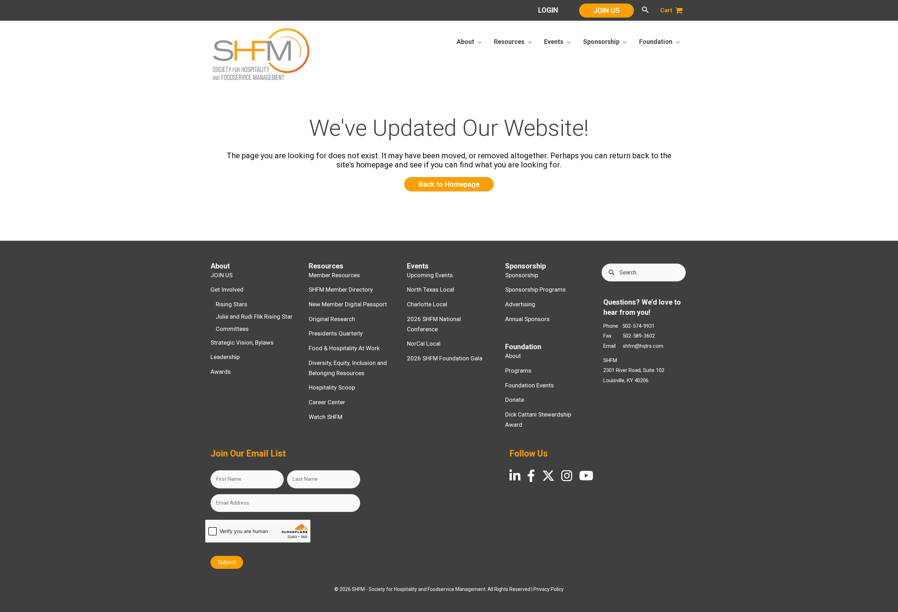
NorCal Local (424, 343)
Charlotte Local (427, 304)
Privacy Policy (549, 589)
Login (548, 10)
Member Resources (334, 275)
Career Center (327, 402)
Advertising (520, 304)
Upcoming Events (430, 275)
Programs (518, 370)
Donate (514, 399)
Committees (232, 328)
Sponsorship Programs (535, 289)
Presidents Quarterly (336, 333)
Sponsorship (521, 275)
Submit (226, 562)
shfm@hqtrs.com (643, 346)
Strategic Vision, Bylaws (242, 342)
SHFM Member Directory (341, 289)
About (513, 355)
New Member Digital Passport (348, 304)
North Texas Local (430, 289)
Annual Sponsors (527, 318)
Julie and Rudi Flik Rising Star (254, 316)
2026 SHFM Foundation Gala (444, 358)
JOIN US (221, 275)
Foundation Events (529, 385)
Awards (220, 371)
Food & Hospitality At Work (344, 348)
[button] (606, 11)
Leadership (225, 356)
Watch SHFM (325, 416)
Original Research (332, 318)
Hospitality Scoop (332, 387)
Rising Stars (231, 304)
